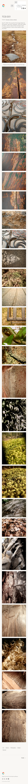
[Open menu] (12, 6)
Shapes (19, 747)
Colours (7, 747)
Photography (13, 747)
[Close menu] (16, 2)
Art (3, 747)
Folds (22, 757)
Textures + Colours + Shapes (11, 19)
